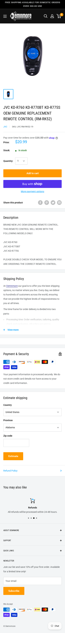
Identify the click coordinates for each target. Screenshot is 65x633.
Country (7, 405)
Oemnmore (12, 286)
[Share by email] (59, 202)
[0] (59, 16)
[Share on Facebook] (40, 202)
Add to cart (32, 173)
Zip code (7, 435)
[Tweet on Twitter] (53, 202)
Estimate (13, 456)
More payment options (32, 191)
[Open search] (46, 16)
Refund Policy (10, 470)
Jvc (5, 126)
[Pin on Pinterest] (46, 202)
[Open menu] (5, 16)
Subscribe (13, 590)
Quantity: (8, 161)
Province (8, 420)
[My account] (52, 16)
